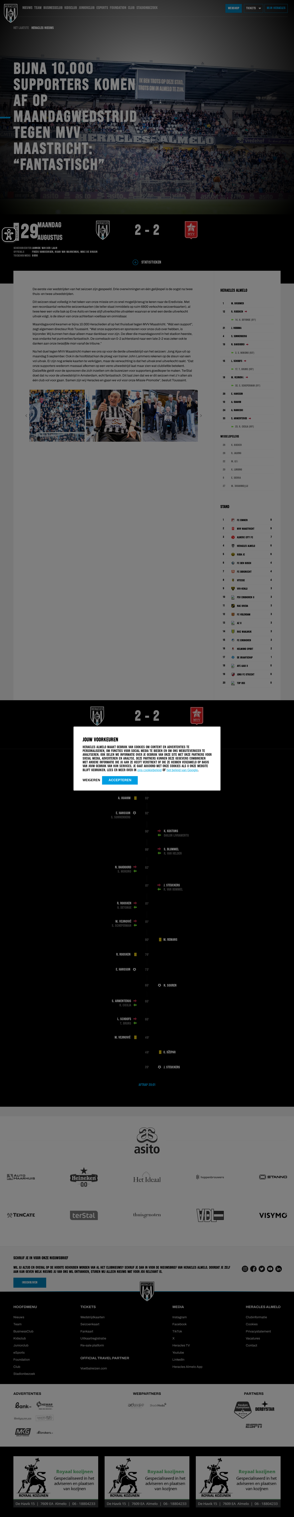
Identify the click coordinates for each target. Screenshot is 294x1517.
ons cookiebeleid (149, 770)
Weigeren (91, 780)
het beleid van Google (182, 770)
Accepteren (120, 780)
